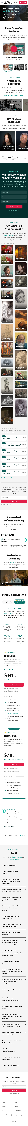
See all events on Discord (8, 478)
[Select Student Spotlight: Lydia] (19, 67)
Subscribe (14, 501)
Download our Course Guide (13, 95)
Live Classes (18, 1110)
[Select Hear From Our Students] (8, 67)
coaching (12, 562)
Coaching (17, 1106)
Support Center (14, 859)
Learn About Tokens (9, 826)
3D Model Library (6, 534)
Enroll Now (23, 2)
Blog (3, 1110)
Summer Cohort (9, 613)
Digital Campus (8, 235)
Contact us (20, 835)
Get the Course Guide (14, 206)
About (3, 1102)
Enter (14, 2)
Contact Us (4, 1106)
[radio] (8, 602)
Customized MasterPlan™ (13, 713)
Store (16, 1102)
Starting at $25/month (9, 14)
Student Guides (17, 857)
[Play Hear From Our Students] (14, 49)
